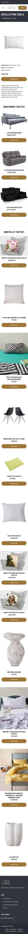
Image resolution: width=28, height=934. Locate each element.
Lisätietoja (14, 79)
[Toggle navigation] (3, 7)
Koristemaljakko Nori (14, 672)
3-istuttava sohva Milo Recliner (14, 170)
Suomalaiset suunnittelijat (11, 901)
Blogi (5, 908)
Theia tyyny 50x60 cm (14, 536)
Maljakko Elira (14, 857)
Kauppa (22, 8)
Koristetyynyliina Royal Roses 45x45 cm (14, 258)
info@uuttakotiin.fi (5, 2)
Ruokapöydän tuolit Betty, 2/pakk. (14, 439)
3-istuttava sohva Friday (14, 133)
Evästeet (20, 929)
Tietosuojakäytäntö (10, 931)
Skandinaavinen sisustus (11, 905)
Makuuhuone (6, 18)
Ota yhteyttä (13, 929)
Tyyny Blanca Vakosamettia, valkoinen (14, 318)
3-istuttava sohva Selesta (14, 207)
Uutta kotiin (7, 898)
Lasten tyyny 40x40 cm (14, 476)
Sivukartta (20, 931)
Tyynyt (14, 18)
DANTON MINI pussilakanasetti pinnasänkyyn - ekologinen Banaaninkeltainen (14, 795)
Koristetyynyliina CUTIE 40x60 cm (14, 612)
